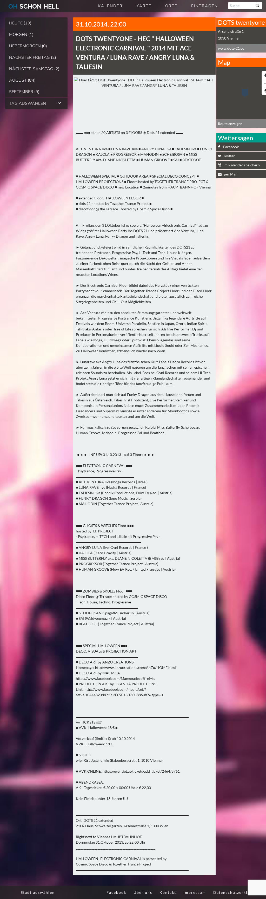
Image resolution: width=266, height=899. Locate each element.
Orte (171, 6)
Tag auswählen (27, 103)
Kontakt (167, 892)
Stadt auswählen (38, 892)
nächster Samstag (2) (34, 69)
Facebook (116, 892)
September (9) (24, 92)
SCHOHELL (33, 6)
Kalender (110, 6)
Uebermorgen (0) (28, 46)
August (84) (22, 80)
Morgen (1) (21, 34)
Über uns (143, 892)
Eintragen (204, 6)
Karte (143, 6)
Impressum (194, 892)
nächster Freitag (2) (32, 57)
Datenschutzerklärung (236, 892)
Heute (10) (20, 23)
